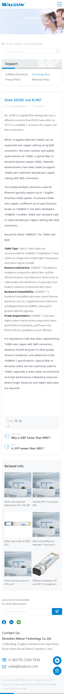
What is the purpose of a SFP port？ (16, 582)
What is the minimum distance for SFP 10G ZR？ (17, 503)
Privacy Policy (13, 79)
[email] (57, 661)
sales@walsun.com (23, 666)
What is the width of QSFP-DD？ (17, 542)
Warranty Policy (40, 79)
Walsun (24, 679)
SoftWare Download (16, 74)
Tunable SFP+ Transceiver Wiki (45, 503)
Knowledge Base (34, 43)
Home (9, 43)
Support (19, 43)
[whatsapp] (57, 671)
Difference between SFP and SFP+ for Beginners (45, 582)
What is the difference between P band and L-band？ (44, 544)
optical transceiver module (41, 684)
